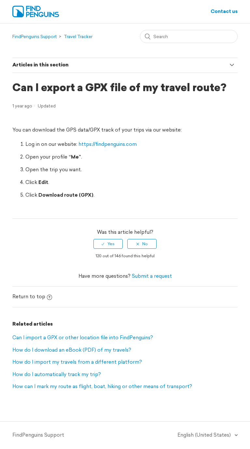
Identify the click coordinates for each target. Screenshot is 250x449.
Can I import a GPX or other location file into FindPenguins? (82, 337)
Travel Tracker (78, 37)
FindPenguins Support (34, 37)
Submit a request (152, 276)
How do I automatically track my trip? (56, 374)
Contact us (224, 11)
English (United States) (204, 434)
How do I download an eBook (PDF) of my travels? (71, 349)
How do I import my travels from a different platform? (77, 361)
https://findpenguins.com (107, 144)
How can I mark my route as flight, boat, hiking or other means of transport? (102, 386)
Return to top (28, 296)
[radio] (108, 244)
